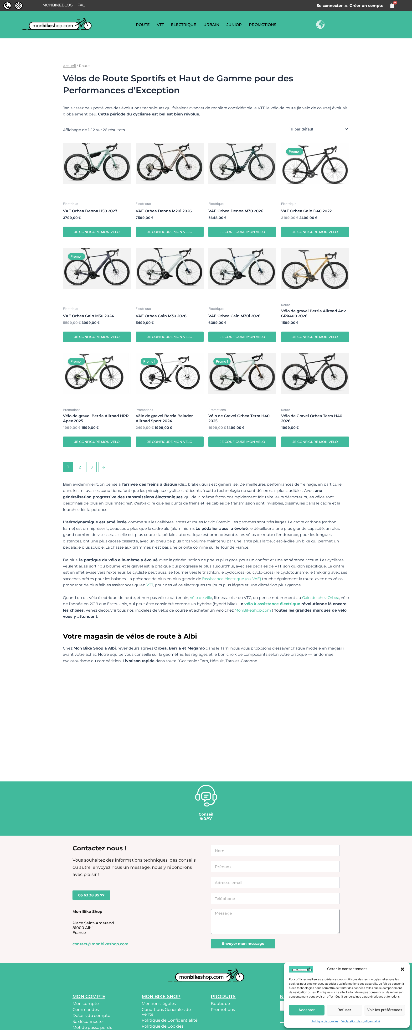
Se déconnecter (88, 1021)
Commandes (85, 1009)
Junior (234, 24)
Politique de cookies (324, 1021)
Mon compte (85, 1003)
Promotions (262, 24)
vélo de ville (201, 597)
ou (350, 5)
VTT (160, 24)
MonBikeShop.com (253, 610)
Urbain (211, 24)
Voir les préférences (384, 1010)
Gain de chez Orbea (320, 597)
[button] (402, 969)
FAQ (81, 5)
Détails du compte (91, 1015)
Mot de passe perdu (92, 1027)
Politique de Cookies (162, 1026)
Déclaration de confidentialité (360, 1021)
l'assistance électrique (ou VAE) (231, 579)
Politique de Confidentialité (169, 1020)
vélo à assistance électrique (272, 604)
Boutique (220, 1003)
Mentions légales (159, 1003)
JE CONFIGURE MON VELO (97, 232)
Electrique (183, 24)
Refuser (344, 1010)
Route (143, 24)
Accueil (69, 66)
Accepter (307, 1010)
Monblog (57, 5)
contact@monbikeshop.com (100, 944)
